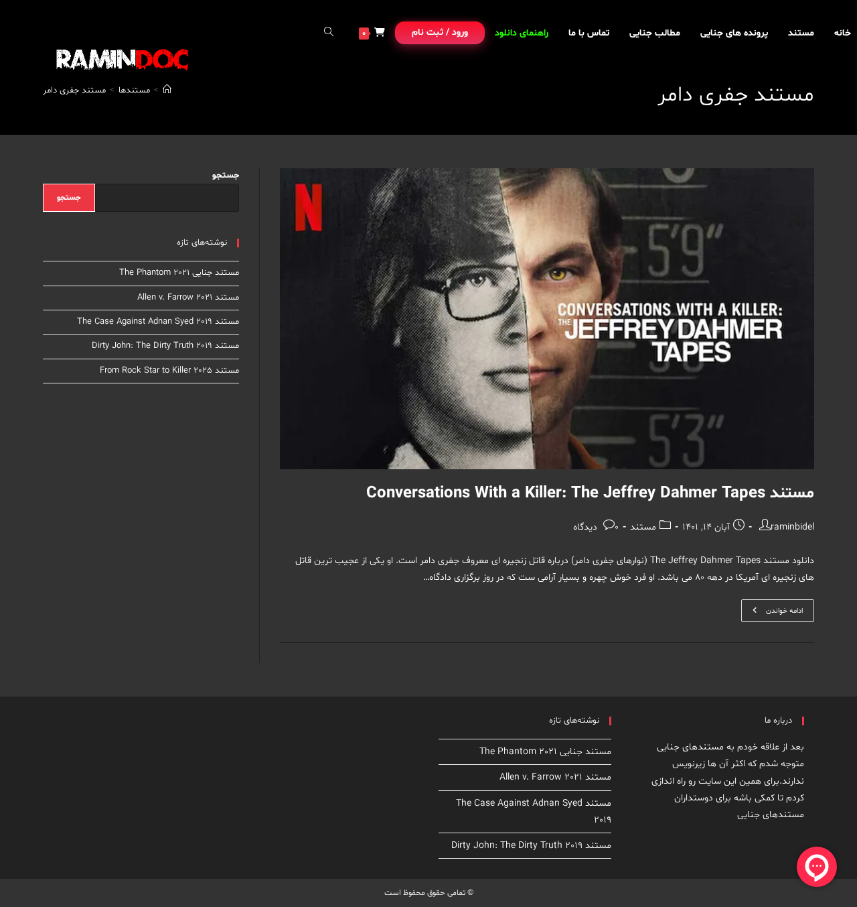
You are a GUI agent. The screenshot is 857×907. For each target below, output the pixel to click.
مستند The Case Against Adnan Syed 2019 (158, 322)
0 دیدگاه (596, 527)
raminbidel (792, 527)
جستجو (225, 176)
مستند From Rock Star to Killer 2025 (169, 371)
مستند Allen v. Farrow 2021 (188, 298)
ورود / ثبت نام (440, 32)
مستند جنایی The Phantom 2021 (179, 273)
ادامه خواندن (772, 613)
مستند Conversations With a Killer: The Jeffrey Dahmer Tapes (590, 494)
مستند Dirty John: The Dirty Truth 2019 (165, 346)
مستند (643, 527)
